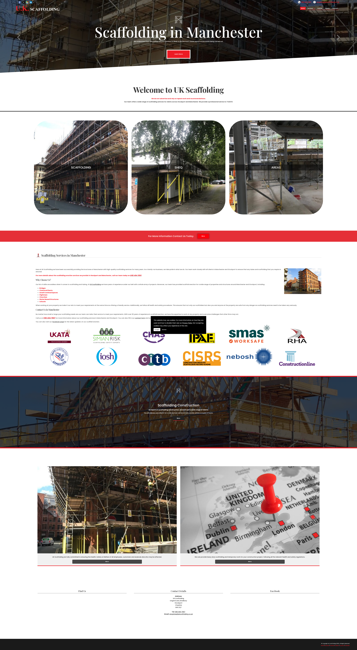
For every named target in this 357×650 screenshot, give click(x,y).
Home (303, 8)
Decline (164, 329)
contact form (140, 318)
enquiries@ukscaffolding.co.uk (328, 2)
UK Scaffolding (95, 284)
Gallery (327, 8)
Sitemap (347, 645)
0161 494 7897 (306, 2)
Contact (335, 8)
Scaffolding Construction (178, 405)
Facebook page (58, 322)
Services (310, 8)
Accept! (157, 329)
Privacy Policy (187, 323)
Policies (319, 8)
